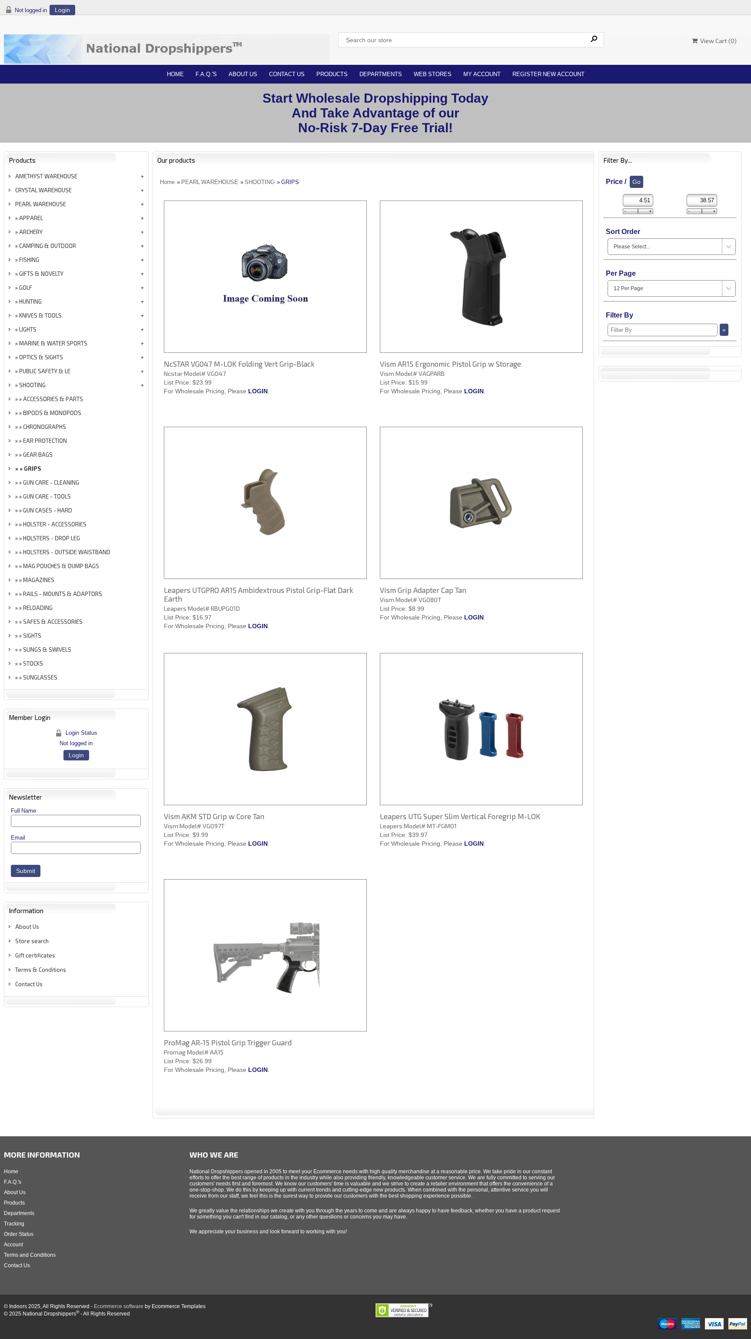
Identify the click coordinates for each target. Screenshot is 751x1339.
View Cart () (717, 40)
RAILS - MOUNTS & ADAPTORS (62, 593)
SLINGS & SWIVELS (47, 649)
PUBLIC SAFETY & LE (44, 371)
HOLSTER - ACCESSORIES (54, 524)
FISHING (29, 259)
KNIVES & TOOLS (40, 315)
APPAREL (31, 217)
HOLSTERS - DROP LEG (51, 538)
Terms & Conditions (40, 969)
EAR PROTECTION (45, 440)
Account (13, 1245)
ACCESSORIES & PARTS (53, 398)
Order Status (18, 1234)
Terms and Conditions (30, 1255)
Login (62, 10)
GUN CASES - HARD (47, 510)
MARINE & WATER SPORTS (53, 343)
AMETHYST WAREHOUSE (46, 176)
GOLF (25, 287)
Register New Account (548, 74)
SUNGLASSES (40, 677)
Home (175, 74)
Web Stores (433, 74)
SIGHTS (32, 635)
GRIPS (32, 468)
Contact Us (287, 74)
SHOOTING (32, 385)
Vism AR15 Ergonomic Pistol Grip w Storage (450, 363)
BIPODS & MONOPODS (52, 412)
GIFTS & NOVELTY (41, 273)
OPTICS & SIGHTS (41, 357)
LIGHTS (28, 329)
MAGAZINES (38, 579)
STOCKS (33, 663)
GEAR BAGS (38, 454)
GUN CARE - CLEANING (51, 482)
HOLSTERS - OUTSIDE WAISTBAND (66, 552)
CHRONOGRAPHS (44, 426)
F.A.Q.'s (206, 74)
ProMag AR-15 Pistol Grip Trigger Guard (228, 1042)
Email (18, 837)
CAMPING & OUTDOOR (47, 245)
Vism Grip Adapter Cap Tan (423, 590)
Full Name (23, 810)
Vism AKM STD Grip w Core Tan (214, 816)
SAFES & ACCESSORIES (53, 621)
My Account (482, 74)
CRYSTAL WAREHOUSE (43, 190)
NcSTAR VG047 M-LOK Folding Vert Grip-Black (239, 363)
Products (332, 74)
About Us (243, 74)
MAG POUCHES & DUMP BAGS (61, 565)
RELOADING (38, 607)
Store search (32, 940)
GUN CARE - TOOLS (47, 496)
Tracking (14, 1224)
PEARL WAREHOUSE (40, 204)
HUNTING (30, 301)
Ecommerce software (118, 1306)
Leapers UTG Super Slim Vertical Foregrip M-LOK (460, 816)
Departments (380, 74)
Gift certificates (35, 955)
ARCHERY (31, 231)
